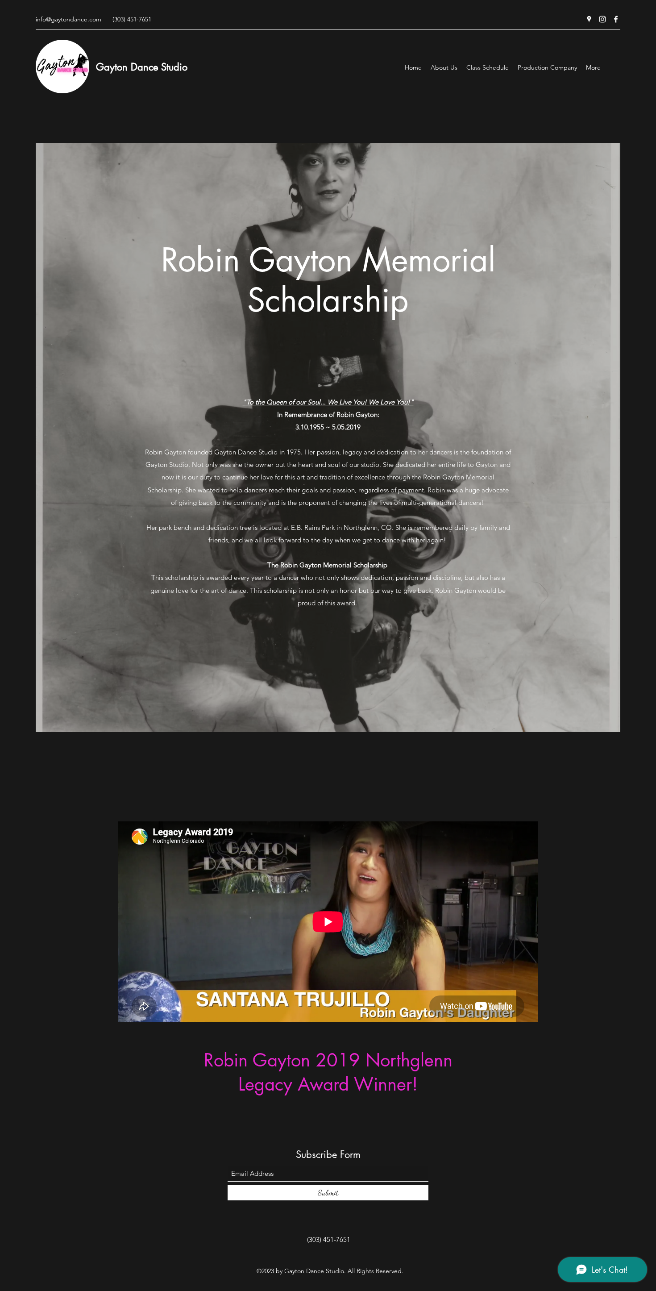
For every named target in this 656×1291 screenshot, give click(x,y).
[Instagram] (602, 19)
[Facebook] (615, 19)
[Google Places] (589, 19)
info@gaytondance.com (68, 19)
